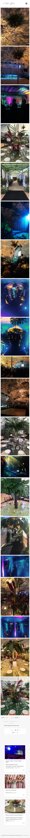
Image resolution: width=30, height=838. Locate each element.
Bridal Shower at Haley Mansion (14, 815)
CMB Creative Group (25, 835)
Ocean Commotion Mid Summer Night (14, 761)
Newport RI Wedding (11, 790)
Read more (17, 767)
